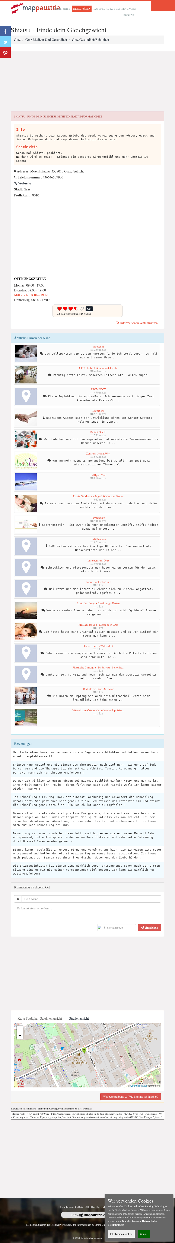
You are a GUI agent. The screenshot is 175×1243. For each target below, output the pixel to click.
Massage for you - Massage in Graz (98, 625)
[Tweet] (5, 41)
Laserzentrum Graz (98, 560)
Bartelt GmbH (98, 432)
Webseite (24, 183)
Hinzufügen (81, 8)
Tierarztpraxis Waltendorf (98, 646)
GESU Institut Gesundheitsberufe (98, 368)
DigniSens (98, 411)
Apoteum (98, 346)
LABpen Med (98, 475)
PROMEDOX (98, 389)
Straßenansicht (79, 1018)
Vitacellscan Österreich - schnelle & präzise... (98, 710)
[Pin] (5, 52)
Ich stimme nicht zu (121, 1234)
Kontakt (129, 15)
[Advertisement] (87, 81)
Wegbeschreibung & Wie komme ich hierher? (130, 1096)
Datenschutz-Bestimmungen (114, 8)
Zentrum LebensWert (98, 453)
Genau (143, 1234)
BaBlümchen (98, 539)
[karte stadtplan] (35, 8)
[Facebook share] (5, 31)
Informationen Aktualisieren (138, 323)
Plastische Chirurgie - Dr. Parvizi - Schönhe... (98, 667)
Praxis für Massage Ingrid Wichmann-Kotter (98, 496)
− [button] (20, 1035)
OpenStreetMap (138, 1085)
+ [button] (20, 1029)
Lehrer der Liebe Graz (98, 582)
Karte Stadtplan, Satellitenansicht (40, 1018)
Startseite (62, 8)
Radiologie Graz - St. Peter (98, 689)
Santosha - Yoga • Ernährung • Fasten (98, 603)
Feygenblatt (98, 518)
